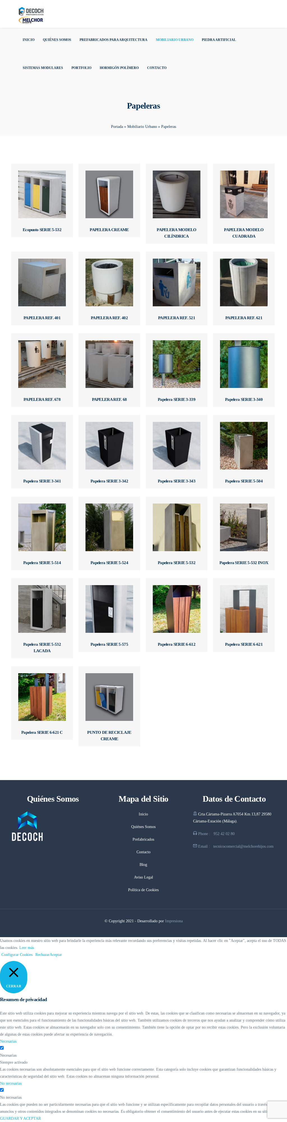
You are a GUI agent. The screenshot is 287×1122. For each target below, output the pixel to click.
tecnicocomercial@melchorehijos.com (243, 846)
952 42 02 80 (224, 834)
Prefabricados (143, 839)
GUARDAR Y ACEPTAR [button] (20, 1118)
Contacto (156, 68)
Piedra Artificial (219, 40)
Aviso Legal (143, 877)
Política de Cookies (143, 890)
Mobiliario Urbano (174, 40)
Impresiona (174, 921)
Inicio (28, 40)
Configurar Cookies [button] (17, 955)
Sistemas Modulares (43, 68)
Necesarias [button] (8, 1041)
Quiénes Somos (57, 40)
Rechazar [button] (42, 955)
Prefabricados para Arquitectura (113, 40)
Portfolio (81, 68)
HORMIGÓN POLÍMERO (119, 68)
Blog (143, 865)
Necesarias (8, 1055)
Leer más (26, 948)
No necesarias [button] (11, 1083)
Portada (117, 127)
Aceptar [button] (56, 955)
